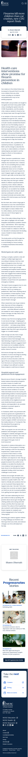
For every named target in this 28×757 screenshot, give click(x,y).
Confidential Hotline (8, 735)
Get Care (5, 737)
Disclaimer (5, 750)
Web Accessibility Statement (9, 753)
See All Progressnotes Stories (14, 660)
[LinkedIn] (10, 725)
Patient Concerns (7, 744)
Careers (6, 733)
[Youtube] (13, 725)
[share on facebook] (13, 35)
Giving (4, 739)
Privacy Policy (12, 750)
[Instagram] (8, 725)
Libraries (6, 742)
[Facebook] (3, 725)
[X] (5, 725)
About (4, 730)
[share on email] (20, 35)
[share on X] (15, 35)
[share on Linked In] (18, 35)
